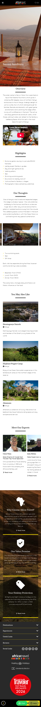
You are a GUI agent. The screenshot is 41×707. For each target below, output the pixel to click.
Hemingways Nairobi (12, 324)
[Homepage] (20, 2)
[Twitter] (23, 648)
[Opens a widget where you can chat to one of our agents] (33, 703)
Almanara (7, 403)
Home (5, 61)
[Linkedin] (26, 648)
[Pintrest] (32, 648)
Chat (23, 703)
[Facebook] (29, 648)
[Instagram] (36, 648)
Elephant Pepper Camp (13, 363)
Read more (8, 472)
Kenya (11, 61)
